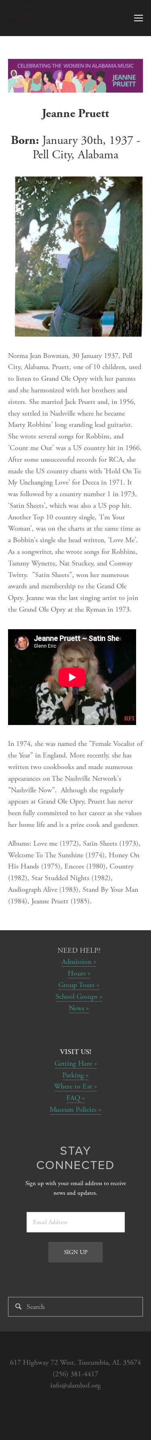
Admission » (79, 961)
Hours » (79, 973)
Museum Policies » (75, 1109)
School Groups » (79, 996)
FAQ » (75, 1098)
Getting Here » (75, 1063)
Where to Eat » (75, 1086)
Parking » (75, 1075)
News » (79, 1008)
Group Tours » (78, 985)
